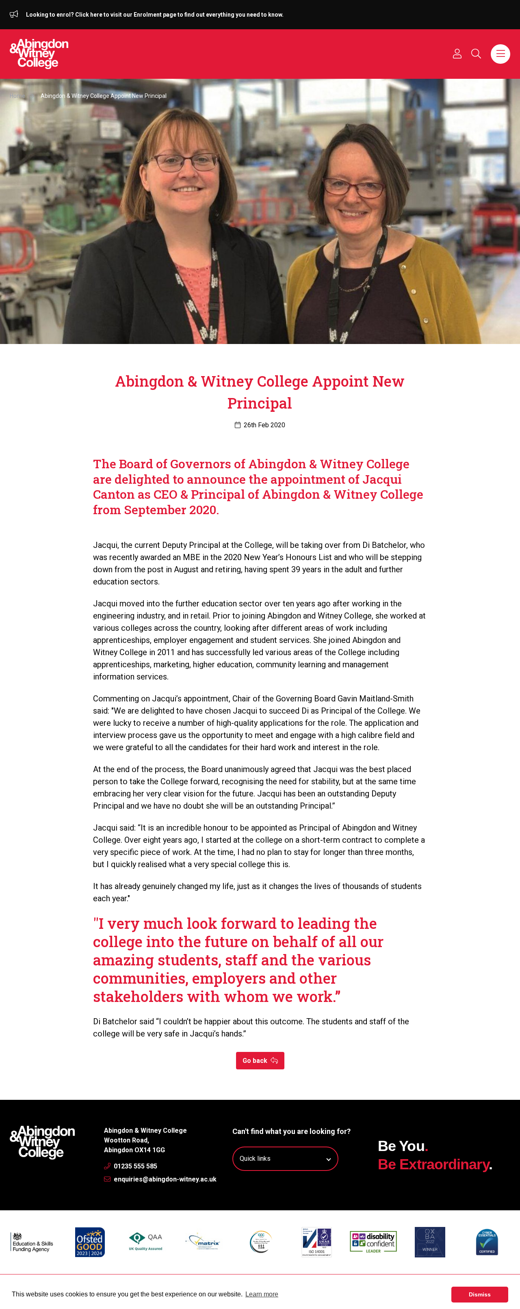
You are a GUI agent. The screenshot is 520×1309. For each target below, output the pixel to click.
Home (17, 96)
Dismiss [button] (480, 1294)
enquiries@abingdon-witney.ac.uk (164, 1179)
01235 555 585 (134, 1166)
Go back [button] (256, 1061)
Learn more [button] (261, 1294)
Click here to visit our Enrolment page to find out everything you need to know (178, 14)
